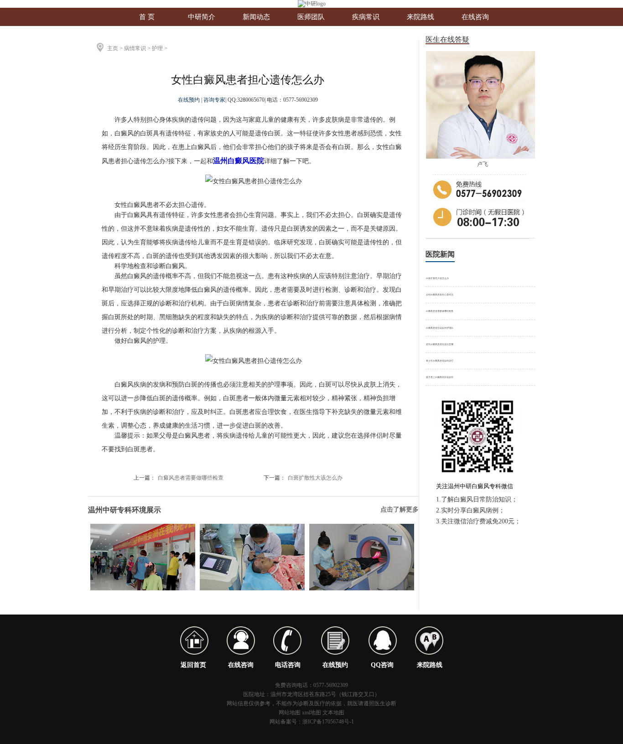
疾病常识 (365, 17)
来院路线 (420, 17)
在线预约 (189, 100)
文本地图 (333, 712)
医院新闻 (440, 254)
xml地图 (311, 712)
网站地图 (290, 712)
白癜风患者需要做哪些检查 (190, 478)
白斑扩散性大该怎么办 (315, 478)
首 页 (147, 17)
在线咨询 (475, 17)
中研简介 (201, 17)
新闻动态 (256, 17)
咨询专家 (214, 100)
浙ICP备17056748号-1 (328, 721)
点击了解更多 (399, 509)
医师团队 (311, 17)
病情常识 (135, 48)
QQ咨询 (382, 664)
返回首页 (193, 664)
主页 (112, 48)
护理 (157, 48)
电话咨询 (288, 664)
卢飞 (482, 164)
